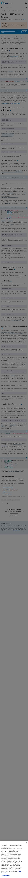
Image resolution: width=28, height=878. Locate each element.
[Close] (26, 842)
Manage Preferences (6, 875)
